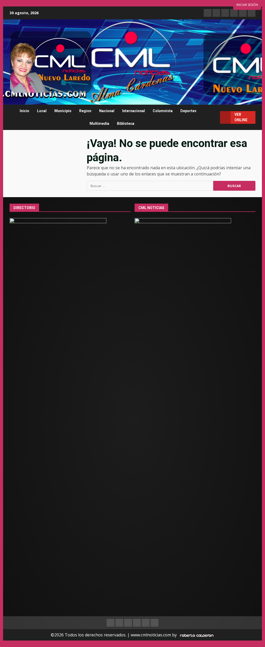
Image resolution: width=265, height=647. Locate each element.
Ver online (240, 117)
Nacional (106, 111)
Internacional (133, 111)
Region (85, 111)
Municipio (62, 111)
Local (42, 111)
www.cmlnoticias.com (151, 635)
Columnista (163, 111)
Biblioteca (125, 123)
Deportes (188, 111)
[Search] (213, 117)
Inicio (24, 111)
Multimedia (99, 123)
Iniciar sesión (247, 5)
